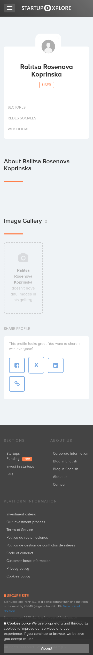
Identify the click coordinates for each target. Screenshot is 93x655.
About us (60, 477)
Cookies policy (18, 576)
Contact (59, 484)
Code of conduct (19, 553)
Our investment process (25, 522)
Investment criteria (21, 514)
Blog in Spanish (65, 469)
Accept (46, 648)
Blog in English (65, 461)
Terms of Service (19, 530)
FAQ (9, 474)
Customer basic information (28, 561)
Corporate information (70, 453)
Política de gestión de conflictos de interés (40, 545)
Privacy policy (17, 568)
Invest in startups (20, 466)
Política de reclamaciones (27, 537)
